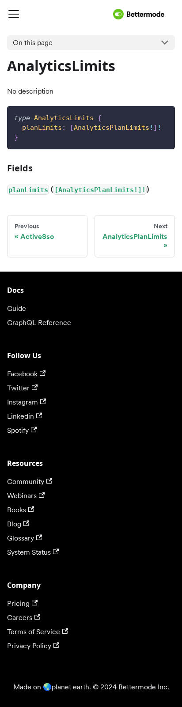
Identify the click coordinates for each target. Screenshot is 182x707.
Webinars (22, 495)
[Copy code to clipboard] (164, 117)
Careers (19, 617)
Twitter (18, 388)
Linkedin (20, 416)
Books (16, 510)
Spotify (18, 430)
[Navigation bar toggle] (58, 14)
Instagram (22, 402)
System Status (29, 552)
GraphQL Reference (39, 322)
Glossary (20, 538)
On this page (33, 42)
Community (25, 481)
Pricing (18, 603)
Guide (16, 308)
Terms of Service (33, 632)
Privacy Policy (29, 646)
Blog (14, 524)
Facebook (22, 374)
